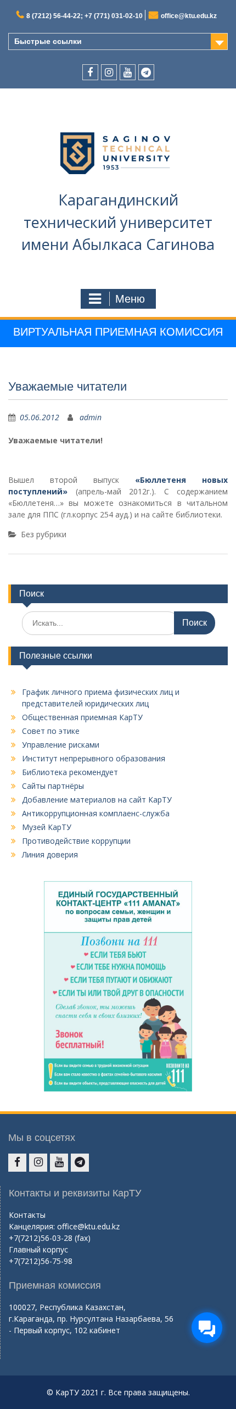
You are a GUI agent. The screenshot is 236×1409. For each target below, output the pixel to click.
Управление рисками (60, 744)
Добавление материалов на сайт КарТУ (97, 799)
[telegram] (146, 72)
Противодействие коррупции (76, 841)
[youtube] (128, 72)
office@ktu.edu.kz (189, 16)
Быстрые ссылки (48, 41)
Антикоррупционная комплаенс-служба (96, 813)
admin (91, 417)
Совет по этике (51, 731)
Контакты (27, 1215)
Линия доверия (50, 854)
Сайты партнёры (53, 786)
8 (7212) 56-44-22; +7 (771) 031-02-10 (84, 16)
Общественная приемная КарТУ (82, 717)
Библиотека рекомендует (70, 772)
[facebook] (90, 72)
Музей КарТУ (46, 827)
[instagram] (109, 72)
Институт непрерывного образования (93, 758)
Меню (130, 299)
